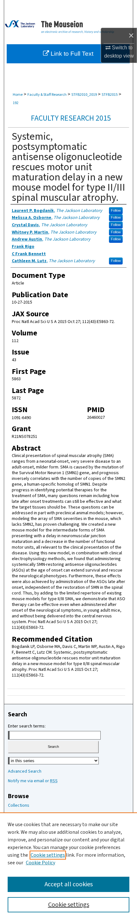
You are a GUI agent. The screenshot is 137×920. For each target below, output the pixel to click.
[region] (68, 866)
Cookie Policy (40, 862)
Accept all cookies (69, 884)
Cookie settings (48, 855)
